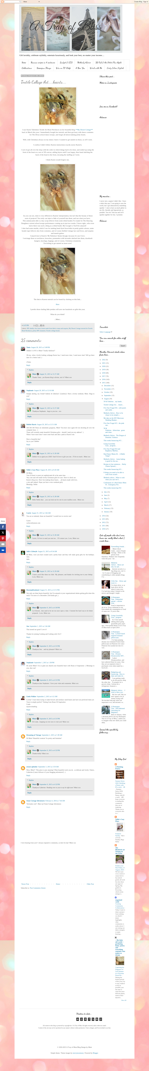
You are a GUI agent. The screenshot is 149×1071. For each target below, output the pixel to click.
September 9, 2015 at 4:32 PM (50, 750)
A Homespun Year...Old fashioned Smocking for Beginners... (118, 709)
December (107, 385)
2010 (104, 529)
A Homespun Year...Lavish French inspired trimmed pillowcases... (118, 635)
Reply (28, 365)
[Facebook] (3, 527)
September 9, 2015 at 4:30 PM (50, 608)
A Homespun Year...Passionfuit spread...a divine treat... (117, 600)
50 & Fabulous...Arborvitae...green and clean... (114, 430)
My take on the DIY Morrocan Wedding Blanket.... (114, 419)
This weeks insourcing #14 (112, 488)
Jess (27, 626)
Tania (28, 347)
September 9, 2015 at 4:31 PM (50, 646)
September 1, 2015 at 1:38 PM (44, 662)
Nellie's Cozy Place (33, 470)
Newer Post (25, 884)
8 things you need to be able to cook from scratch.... (114, 473)
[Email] (3, 544)
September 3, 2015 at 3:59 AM (48, 767)
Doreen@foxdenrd (32, 590)
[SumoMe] (3, 550)
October (107, 392)
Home (24, 62)
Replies (31, 370)
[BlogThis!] (37, 325)
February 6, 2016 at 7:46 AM (55, 801)
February (107, 508)
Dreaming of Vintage (33, 735)
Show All (123, 1000)
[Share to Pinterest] (43, 325)
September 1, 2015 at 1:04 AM (40, 626)
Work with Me (96, 68)
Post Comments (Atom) (38, 888)
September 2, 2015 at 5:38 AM (52, 735)
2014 (104, 516)
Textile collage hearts (53, 331)
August (106, 399)
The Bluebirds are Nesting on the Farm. (120, 850)
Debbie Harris (31, 424)
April (106, 502)
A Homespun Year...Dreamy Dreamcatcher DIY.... (118, 654)
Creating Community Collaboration (120, 906)
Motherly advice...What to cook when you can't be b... (114, 478)
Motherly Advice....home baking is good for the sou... (114, 460)
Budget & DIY (66, 62)
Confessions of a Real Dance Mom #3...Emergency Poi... (115, 484)
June (105, 495)
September (108, 395)
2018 (104, 373)
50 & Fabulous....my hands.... (113, 401)
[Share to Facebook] (41, 325)
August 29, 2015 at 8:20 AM (49, 470)
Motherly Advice (84, 62)
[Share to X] (39, 325)
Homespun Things (44, 68)
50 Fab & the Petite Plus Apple (109, 62)
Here (57, 304)
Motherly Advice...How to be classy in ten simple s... (113, 414)
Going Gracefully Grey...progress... (110, 445)
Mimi (34, 374)
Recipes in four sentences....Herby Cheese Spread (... (115, 465)
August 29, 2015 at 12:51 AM (47, 424)
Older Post (90, 884)
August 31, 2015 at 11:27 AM (49, 374)
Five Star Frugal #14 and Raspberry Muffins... (112, 450)
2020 (104, 366)
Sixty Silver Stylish (115, 68)
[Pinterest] (3, 538)
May (105, 498)
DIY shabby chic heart (34, 328)
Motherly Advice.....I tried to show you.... (118, 691)
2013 (104, 519)
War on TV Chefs (63, 68)
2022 (104, 360)
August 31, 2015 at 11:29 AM (49, 571)
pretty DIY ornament (39, 331)
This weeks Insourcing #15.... (113, 440)
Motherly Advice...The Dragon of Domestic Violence (115, 436)
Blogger (95, 1053)
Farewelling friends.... (118, 546)
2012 (104, 522)
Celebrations (27, 68)
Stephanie (29, 390)
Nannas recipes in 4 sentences (43, 62)
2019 (104, 369)
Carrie (28, 513)
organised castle (118, 901)
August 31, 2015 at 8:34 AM (47, 551)
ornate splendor (31, 767)
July (105, 492)
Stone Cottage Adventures (35, 801)
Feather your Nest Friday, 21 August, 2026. (120, 868)
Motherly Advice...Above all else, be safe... (117, 565)
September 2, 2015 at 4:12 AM (47, 696)
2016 (104, 379)
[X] (3, 533)
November (107, 389)
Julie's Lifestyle (31, 551)
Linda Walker (31, 696)
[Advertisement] (57, 863)
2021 (104, 363)
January (107, 512)
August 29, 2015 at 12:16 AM (44, 390)
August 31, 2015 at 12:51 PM (49, 590)
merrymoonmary (78, 1053)
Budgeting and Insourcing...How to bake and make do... (117, 674)
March (106, 505)
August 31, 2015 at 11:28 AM (49, 453)
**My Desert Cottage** (84, 130)
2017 (104, 376)
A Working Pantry (119, 768)
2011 (104, 526)
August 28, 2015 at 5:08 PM (40, 347)
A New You (80, 68)
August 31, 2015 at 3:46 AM (41, 513)
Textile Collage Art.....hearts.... (114, 405)
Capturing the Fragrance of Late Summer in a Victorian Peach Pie (119, 971)
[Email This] (34, 325)
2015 (104, 383)
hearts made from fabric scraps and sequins (54, 328)
